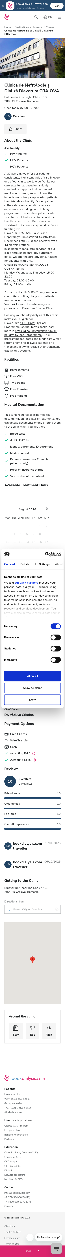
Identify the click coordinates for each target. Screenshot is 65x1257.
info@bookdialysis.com (17, 1193)
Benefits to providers (16, 1134)
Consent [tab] (9, 564)
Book (28, 1251)
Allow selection (32, 687)
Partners (9, 1139)
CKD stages (11, 1161)
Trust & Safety (12, 1232)
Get (57, 6)
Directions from (14, 902)
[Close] (3, 6)
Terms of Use (11, 1244)
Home (7, 27)
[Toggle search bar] (36, 17)
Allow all (32, 676)
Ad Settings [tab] (41, 564)
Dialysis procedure (14, 1175)
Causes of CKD (12, 1157)
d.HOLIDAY (27, 323)
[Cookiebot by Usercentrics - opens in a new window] (46, 554)
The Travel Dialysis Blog (17, 1108)
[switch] (56, 637)
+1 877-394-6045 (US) (17, 1197)
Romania (37, 27)
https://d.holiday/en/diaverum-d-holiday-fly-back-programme (30, 333)
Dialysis (8, 1170)
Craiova (50, 27)
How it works (12, 1094)
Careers (8, 1206)
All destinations (13, 1112)
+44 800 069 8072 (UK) (17, 1202)
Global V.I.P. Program (16, 1125)
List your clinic (12, 1130)
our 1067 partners (26, 582)
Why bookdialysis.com (17, 1099)
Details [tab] (24, 564)
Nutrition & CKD (13, 1179)
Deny (32, 699)
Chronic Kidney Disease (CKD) (21, 1152)
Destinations (22, 27)
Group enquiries (13, 1103)
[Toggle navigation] (59, 17)
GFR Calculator (12, 1166)
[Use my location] (57, 909)
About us (9, 1226)
